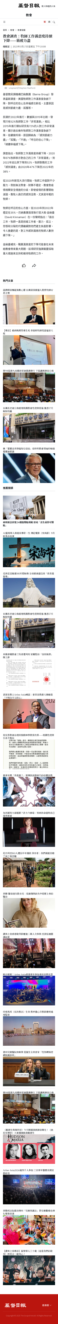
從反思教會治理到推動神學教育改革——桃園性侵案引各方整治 (28, 736)
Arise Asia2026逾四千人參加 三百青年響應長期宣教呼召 (28, 1172)
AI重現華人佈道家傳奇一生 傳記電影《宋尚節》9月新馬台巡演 (29, 535)
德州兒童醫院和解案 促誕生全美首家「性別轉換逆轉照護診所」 (28, 1054)
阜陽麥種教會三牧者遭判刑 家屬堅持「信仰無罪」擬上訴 (28, 656)
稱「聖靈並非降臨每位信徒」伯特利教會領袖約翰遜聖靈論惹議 (29, 450)
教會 (29, 15)
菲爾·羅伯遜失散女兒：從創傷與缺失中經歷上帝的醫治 (28, 895)
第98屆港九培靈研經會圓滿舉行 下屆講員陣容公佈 (28, 370)
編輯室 (6, 46)
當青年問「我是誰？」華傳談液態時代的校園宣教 (28, 775)
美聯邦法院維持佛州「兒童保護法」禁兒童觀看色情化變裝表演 (29, 1212)
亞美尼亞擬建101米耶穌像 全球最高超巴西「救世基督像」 (28, 575)
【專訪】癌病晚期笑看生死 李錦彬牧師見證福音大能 (28, 332)
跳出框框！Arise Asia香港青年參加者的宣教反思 (28, 974)
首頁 (5, 30)
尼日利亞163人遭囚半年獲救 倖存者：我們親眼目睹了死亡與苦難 (28, 855)
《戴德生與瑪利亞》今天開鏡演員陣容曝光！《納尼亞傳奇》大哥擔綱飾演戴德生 (28, 1131)
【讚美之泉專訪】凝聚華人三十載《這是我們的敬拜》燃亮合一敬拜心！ (28, 1252)
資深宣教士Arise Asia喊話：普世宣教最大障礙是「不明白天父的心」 (28, 696)
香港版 (45, 1305)
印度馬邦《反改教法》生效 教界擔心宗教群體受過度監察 (28, 1013)
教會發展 (21, 30)
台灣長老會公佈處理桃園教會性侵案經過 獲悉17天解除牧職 (28, 409)
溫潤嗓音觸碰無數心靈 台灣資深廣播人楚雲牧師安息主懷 (28, 291)
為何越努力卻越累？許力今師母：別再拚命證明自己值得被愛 (29, 814)
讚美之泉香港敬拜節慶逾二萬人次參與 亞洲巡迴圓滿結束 (28, 935)
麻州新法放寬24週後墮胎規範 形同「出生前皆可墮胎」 (28, 524)
